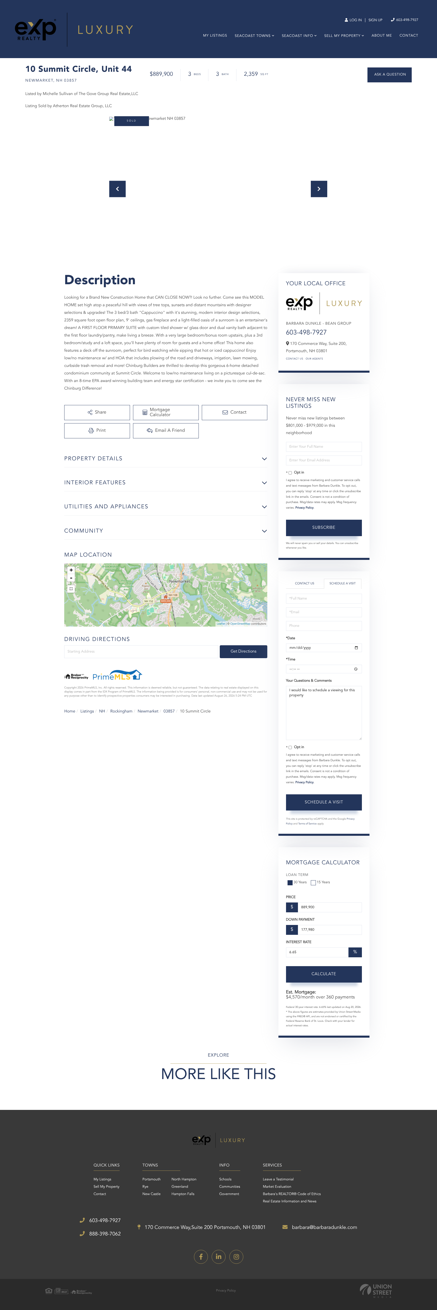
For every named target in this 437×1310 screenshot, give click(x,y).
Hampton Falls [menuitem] (182, 1194)
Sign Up (375, 20)
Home (69, 711)
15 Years (323, 882)
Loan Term (297, 875)
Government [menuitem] (229, 1194)
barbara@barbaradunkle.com (324, 1227)
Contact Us (294, 359)
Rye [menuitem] (145, 1187)
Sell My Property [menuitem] (342, 36)
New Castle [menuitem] (151, 1194)
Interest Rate (299, 942)
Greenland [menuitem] (179, 1187)
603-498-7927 (406, 20)
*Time (290, 659)
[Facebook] (201, 1257)
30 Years (300, 882)
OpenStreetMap (240, 624)
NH (102, 711)
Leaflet (221, 624)
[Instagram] (236, 1257)
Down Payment (300, 920)
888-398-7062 (104, 1234)
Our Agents (314, 359)
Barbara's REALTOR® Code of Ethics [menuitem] (292, 1194)
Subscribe (323, 528)
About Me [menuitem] (382, 36)
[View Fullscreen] (71, 589)
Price (291, 897)
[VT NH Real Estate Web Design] (376, 1291)
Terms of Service (307, 824)
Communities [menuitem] (229, 1187)
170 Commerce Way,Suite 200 (204, 1227)
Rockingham (121, 711)
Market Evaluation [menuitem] (277, 1187)
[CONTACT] (389, 74)
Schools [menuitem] (225, 1179)
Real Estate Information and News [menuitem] (289, 1201)
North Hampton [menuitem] (183, 1179)
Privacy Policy (304, 507)
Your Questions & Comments (309, 681)
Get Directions (243, 652)
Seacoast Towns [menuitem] (253, 36)
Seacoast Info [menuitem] (297, 36)
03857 (169, 711)
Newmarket (148, 711)
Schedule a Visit (343, 583)
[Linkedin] (219, 1257)
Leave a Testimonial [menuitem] (278, 1179)
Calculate (324, 974)
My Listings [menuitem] (215, 36)
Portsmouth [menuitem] (151, 1179)
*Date (290, 638)
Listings (87, 711)
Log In (355, 20)
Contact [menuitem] (409, 36)
